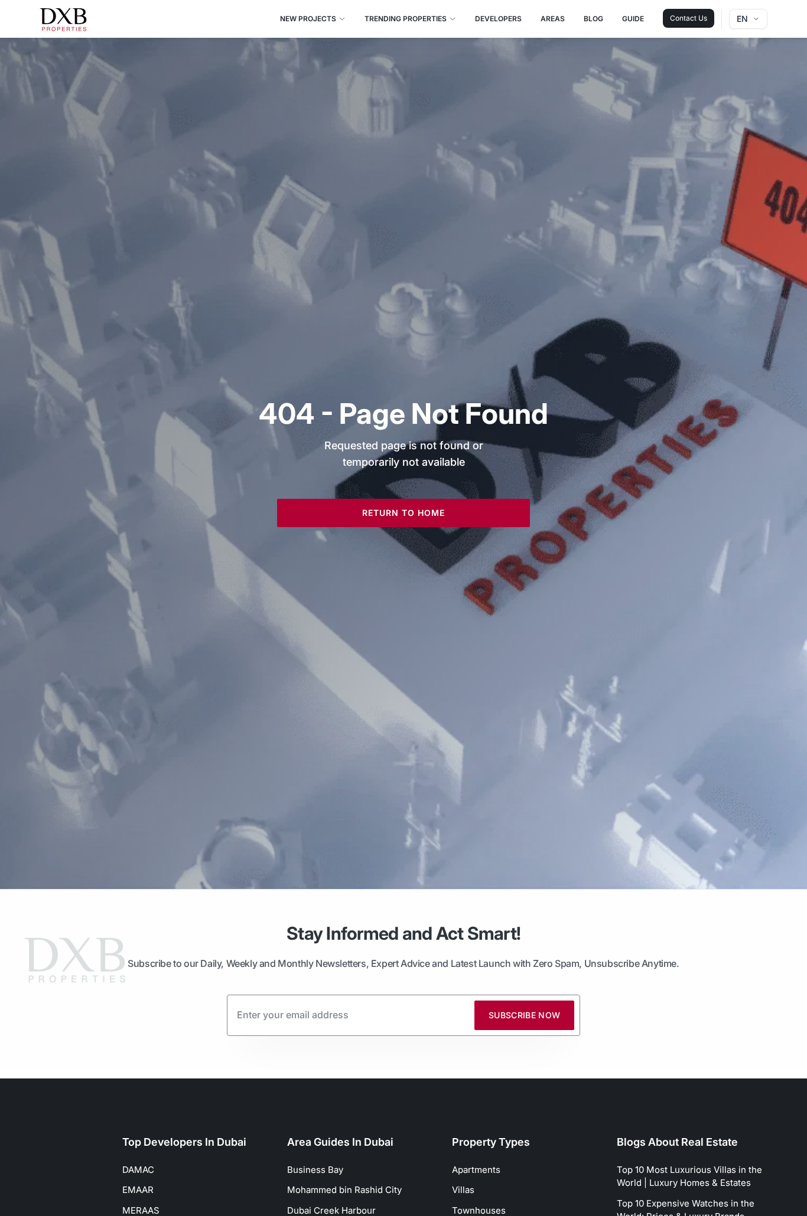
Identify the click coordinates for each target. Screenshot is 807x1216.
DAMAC (138, 1169)
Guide (633, 18)
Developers (498, 18)
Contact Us (688, 18)
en (742, 19)
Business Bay (315, 1169)
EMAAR (138, 1189)
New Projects (308, 18)
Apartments (476, 1169)
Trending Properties (406, 18)
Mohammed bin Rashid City (344, 1189)
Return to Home (403, 513)
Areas (553, 18)
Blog (593, 18)
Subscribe (525, 1015)
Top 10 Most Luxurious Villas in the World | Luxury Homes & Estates (689, 1176)
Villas (463, 1189)
